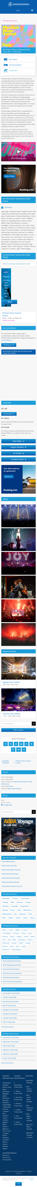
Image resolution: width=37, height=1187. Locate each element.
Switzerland (5, 949)
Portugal (27, 943)
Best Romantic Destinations (12, 973)
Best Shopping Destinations (12, 965)
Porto (9, 1131)
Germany (5, 936)
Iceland (26, 936)
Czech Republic (6, 933)
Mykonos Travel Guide (10, 1050)
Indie (30, 782)
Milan (4, 1124)
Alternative (17, 782)
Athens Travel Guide (10, 997)
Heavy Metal (24, 906)
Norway (14, 943)
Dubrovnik (6, 1107)
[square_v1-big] (18, 466)
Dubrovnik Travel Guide (11, 1042)
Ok (18, 1184)
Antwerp (5, 1085)
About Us (6, 1155)
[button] (18, 207)
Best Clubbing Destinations (12, 961)
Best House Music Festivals (11, 870)
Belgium (17, 930)
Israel (3, 940)
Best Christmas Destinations (12, 981)
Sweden (23, 946)
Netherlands (5, 943)
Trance (18, 918)
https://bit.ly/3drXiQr (14, 789)
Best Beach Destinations (11, 977)
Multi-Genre (5, 784)
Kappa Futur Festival (11, 682)
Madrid (5, 1122)
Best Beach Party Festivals (11, 878)
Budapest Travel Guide (10, 1010)
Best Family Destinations (11, 969)
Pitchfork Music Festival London (23, 762)
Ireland (32, 936)
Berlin (4, 1096)
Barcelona (6, 1091)
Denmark (16, 933)
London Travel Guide (10, 1018)
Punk (30, 914)
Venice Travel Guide (9, 1058)
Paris (4, 1131)
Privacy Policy (7, 1160)
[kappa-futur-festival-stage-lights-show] (18, 657)
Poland (21, 943)
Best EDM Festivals (8, 861)
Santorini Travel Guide (10, 1054)
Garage (28, 902)
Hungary (19, 936)
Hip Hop (5, 910)
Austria (11, 930)
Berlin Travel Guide (9, 1006)
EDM (12, 902)
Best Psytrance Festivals (10, 874)
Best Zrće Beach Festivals (10, 882)
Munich (5, 1127)
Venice (5, 1142)
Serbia (12, 946)
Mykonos (5, 1129)
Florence (5, 1109)
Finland (23, 933)
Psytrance (22, 914)
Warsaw (5, 1146)
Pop (15, 914)
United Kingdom (16, 949)
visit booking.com (7, 340)
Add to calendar (18, 730)
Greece (12, 936)
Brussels (5, 1100)
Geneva (5, 1111)
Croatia (25, 930)
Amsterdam (6, 1083)
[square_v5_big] (18, 165)
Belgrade (5, 1094)
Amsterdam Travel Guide (11, 993)
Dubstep (5, 902)
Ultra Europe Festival (11, 713)
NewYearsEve (6, 914)
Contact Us (6, 1157)
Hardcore (5, 906)
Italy (9, 940)
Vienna (5, 1144)
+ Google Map (7, 805)
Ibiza (4, 1113)
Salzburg (5, 1138)
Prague (5, 1133)
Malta (14, 940)
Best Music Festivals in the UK (12, 886)
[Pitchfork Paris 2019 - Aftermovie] (18, 151)
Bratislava (6, 1098)
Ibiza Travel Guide (9, 1046)
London (5, 1120)
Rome (4, 1135)
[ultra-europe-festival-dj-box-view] (18, 689)
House (12, 910)
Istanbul (5, 1116)
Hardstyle (14, 906)
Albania (4, 930)
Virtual (32, 918)
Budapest (6, 1102)
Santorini (6, 1140)
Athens (5, 1087)
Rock (4, 918)
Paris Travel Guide (9, 1022)
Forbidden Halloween (5, 762)
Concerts (15, 898)
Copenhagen (7, 1105)
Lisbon (5, 1118)
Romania (4, 946)
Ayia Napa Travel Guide (10, 1037)
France (11, 786)
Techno (10, 918)
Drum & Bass (25, 898)
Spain (17, 946)
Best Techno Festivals (9, 866)
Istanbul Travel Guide (10, 1014)
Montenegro (21, 940)
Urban (25, 918)
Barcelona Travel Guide (10, 1001)
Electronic (24, 782)
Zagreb (5, 1149)
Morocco (30, 940)
